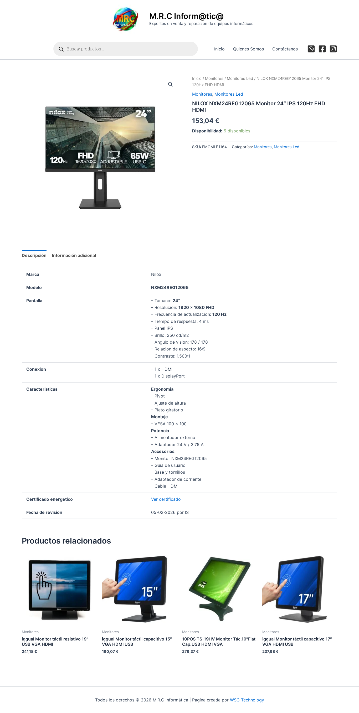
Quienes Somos (248, 48)
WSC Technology (247, 699)
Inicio (219, 48)
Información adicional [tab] (74, 255)
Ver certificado (166, 499)
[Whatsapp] (311, 49)
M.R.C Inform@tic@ (186, 16)
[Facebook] (322, 49)
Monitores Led (240, 78)
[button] (170, 84)
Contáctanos (285, 48)
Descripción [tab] (34, 255)
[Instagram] (333, 49)
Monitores (214, 78)
